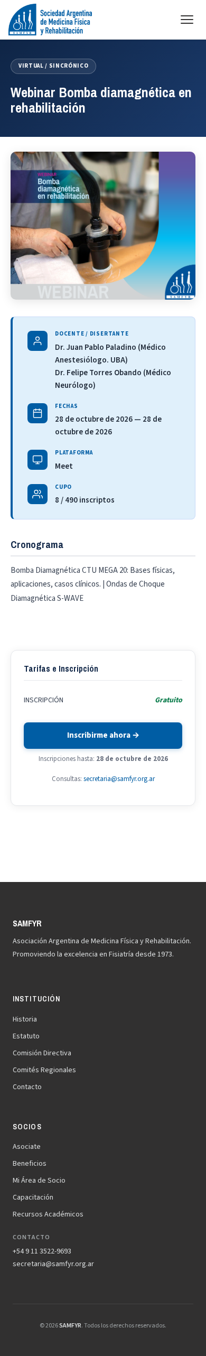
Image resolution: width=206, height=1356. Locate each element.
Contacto (27, 1087)
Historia (25, 1019)
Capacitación (33, 1197)
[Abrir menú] (187, 19)
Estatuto (26, 1036)
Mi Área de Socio (39, 1180)
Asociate (27, 1146)
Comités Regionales (44, 1070)
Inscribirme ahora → (103, 735)
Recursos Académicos (48, 1214)
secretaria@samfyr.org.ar (119, 779)
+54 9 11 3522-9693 (42, 1251)
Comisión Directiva (42, 1053)
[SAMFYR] (50, 19)
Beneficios (29, 1163)
